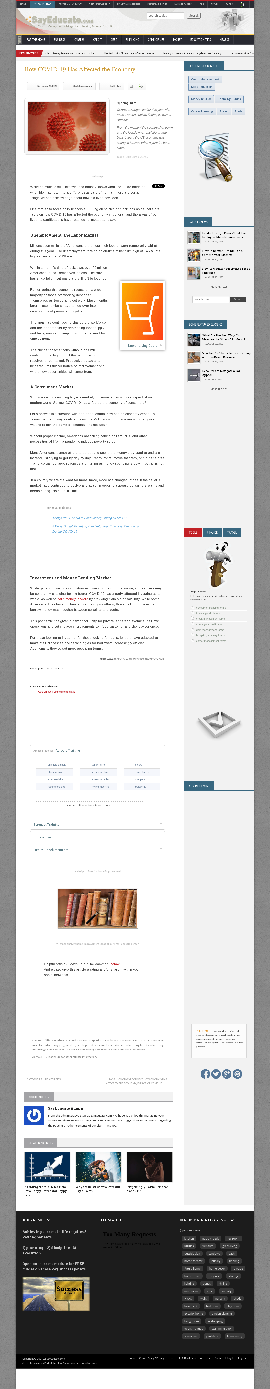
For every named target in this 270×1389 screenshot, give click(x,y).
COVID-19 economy (130, 1079)
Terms (172, 1358)
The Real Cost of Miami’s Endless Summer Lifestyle (97, 53)
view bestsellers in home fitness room (88, 805)
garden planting (222, 1313)
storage (233, 1276)
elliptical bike (55, 772)
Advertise (205, 1358)
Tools (229, 4)
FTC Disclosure (52, 1057)
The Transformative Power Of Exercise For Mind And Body (226, 53)
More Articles (219, 286)
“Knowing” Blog (42, 4)
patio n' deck (210, 1238)
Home (23, 4)
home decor (217, 1268)
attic (210, 1291)
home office (192, 1276)
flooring (234, 1261)
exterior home (193, 1313)
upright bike (98, 764)
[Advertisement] (219, 480)
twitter (127, 163)
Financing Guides (157, 4)
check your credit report (209, 624)
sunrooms (190, 1336)
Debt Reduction (202, 87)
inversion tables (101, 779)
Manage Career (183, 4)
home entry (234, 1336)
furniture (207, 1246)
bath (232, 1253)
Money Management (128, 4)
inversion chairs (101, 772)
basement (190, 1306)
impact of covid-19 (149, 1083)
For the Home (36, 39)
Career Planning (202, 111)
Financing (132, 39)
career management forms (211, 640)
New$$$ (224, 39)
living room (191, 1321)
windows (214, 1253)
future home (192, 1268)
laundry (215, 1261)
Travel (215, 4)
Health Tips (115, 86)
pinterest (143, 163)
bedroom (212, 1306)
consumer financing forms (211, 607)
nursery (220, 1298)
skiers (138, 764)
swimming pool (221, 1328)
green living (229, 1246)
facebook (135, 163)
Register (243, 1358)
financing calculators (208, 613)
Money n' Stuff (201, 99)
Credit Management (70, 4)
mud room (191, 1291)
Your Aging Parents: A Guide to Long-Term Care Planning (160, 53)
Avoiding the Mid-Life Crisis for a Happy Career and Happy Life (45, 1191)
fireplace (214, 1276)
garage (238, 1268)
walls (203, 1298)
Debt (114, 39)
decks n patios (193, 1328)
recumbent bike (56, 786)
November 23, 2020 (47, 86)
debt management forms (210, 629)
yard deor (212, 1336)
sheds (237, 1298)
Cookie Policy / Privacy (151, 1358)
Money (177, 39)
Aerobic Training (56, 750)
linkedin (120, 163)
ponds (207, 1283)
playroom (233, 1306)
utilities (189, 1246)
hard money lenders (73, 599)
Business (60, 39)
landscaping (215, 1321)
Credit (97, 39)
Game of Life (156, 39)
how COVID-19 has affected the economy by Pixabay (139, 659)
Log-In (230, 1358)
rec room (233, 1238)
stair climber (142, 772)
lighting (189, 1283)
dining (223, 1283)
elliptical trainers (57, 764)
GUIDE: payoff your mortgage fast (56, 691)
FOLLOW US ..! (203, 1031)
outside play (192, 1253)
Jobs (201, 4)
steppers (140, 779)
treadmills (140, 786)
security (226, 1291)
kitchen (189, 1238)
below (114, 964)
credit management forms (211, 618)
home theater (193, 1261)
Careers (79, 39)
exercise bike (55, 779)
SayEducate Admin (83, 86)
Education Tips (200, 39)
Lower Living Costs (142, 345)
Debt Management (99, 4)
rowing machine (100, 786)
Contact (219, 1358)
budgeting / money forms (210, 635)
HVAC (188, 1298)
